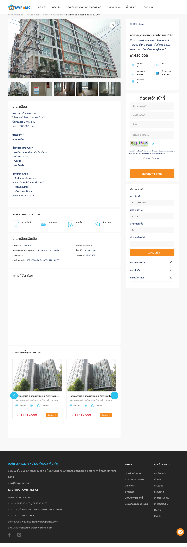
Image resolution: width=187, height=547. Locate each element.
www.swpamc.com (19, 497)
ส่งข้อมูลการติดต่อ (152, 174)
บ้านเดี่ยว (158, 485)
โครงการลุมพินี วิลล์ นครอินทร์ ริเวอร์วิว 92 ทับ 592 (95, 396)
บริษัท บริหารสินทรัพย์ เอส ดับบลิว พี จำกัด (33, 464)
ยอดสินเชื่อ (135, 196)
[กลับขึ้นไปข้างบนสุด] (180, 540)
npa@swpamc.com (19, 483)
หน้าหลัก (42, 7)
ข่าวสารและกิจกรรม (134, 479)
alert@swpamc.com (40, 527)
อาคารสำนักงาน (161, 497)
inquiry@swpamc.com (45, 521)
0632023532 (28, 515)
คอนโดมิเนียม (33, 14)
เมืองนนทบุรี (59, 14)
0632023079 (55, 509)
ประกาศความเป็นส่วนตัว (152, 163)
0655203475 (40, 503)
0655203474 (24, 503)
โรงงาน (157, 510)
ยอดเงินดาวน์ (136, 210)
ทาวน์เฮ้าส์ (159, 491)
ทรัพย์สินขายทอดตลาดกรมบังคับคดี (83, 7)
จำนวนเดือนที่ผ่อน (138, 237)
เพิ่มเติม (50, 415)
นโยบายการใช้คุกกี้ (134, 497)
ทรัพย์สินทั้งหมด (15, 14)
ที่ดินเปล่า (158, 479)
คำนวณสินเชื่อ (152, 252)
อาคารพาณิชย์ (161, 504)
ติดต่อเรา (148, 7)
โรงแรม (157, 516)
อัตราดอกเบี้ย (136, 223)
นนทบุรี (46, 14)
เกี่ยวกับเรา (130, 7)
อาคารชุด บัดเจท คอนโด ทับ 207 (84, 14)
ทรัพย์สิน (56, 7)
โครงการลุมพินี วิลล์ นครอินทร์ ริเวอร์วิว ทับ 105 (38, 396)
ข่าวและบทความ (113, 7)
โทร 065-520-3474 (23, 490)
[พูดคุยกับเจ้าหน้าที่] (180, 532)
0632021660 (40, 509)
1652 (24, 521)
